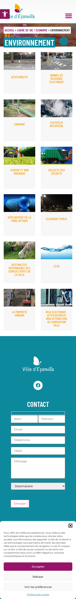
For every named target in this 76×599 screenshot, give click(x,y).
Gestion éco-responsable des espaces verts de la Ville (19, 270)
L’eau (56, 266)
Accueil (9, 30)
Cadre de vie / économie (32, 30)
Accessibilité (19, 77)
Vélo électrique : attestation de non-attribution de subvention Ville (57, 318)
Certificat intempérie (56, 124)
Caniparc (19, 124)
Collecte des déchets (56, 171)
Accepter (38, 566)
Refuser (38, 576)
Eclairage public (56, 219)
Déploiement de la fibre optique (19, 219)
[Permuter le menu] (68, 15)
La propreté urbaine (19, 313)
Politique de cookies (38, 594)
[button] (5, 14)
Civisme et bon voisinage (19, 171)
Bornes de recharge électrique (57, 78)
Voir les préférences (38, 587)
